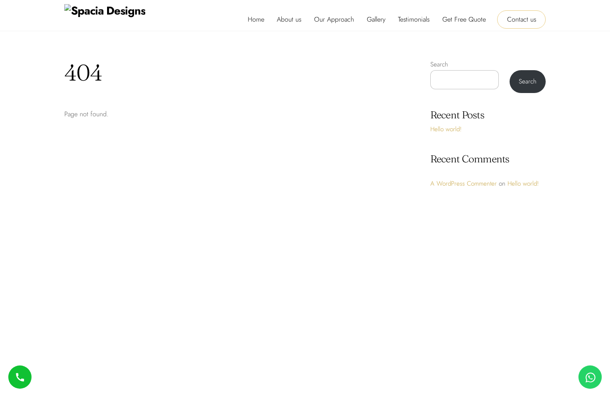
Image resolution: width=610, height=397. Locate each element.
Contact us (521, 19)
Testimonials (413, 19)
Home (256, 19)
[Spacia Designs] (104, 10)
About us (289, 19)
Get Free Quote (464, 19)
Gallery (376, 19)
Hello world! (445, 129)
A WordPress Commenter (463, 183)
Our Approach (334, 19)
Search (439, 64)
